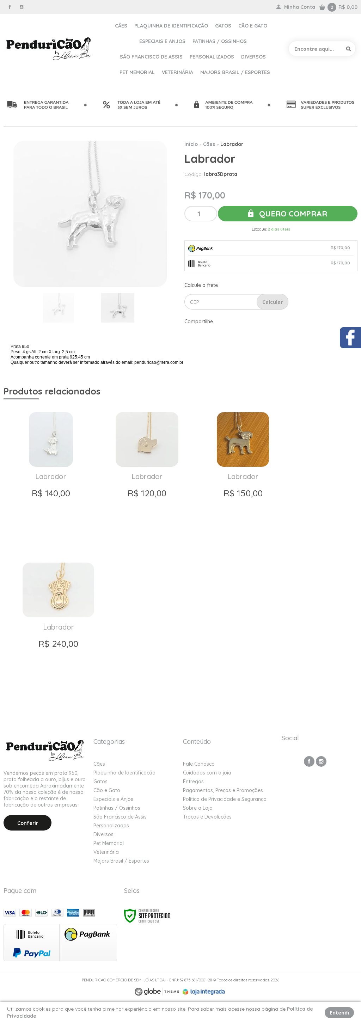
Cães (209, 144)
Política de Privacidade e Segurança (225, 799)
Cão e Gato (106, 790)
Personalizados (111, 825)
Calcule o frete (201, 285)
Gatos (100, 781)
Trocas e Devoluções (207, 817)
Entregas (193, 781)
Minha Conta (299, 7)
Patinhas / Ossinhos (116, 808)
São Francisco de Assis (120, 817)
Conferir (27, 823)
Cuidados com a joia (207, 773)
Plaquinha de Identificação (124, 773)
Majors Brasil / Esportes (121, 861)
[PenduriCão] (49, 48)
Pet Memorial (108, 843)
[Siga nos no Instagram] (21, 7)
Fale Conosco (199, 764)
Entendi (339, 1012)
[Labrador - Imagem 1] (58, 308)
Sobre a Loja (198, 808)
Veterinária (106, 852)
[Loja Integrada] (204, 992)
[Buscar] (348, 48)
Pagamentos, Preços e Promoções (223, 790)
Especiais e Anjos (113, 799)
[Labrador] (51, 477)
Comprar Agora (51, 535)
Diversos (103, 834)
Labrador (231, 144)
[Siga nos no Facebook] (9, 7)
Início (191, 144)
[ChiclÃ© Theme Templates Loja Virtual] (157, 992)
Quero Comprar (292, 214)
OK (272, 302)
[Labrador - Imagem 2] (117, 308)
